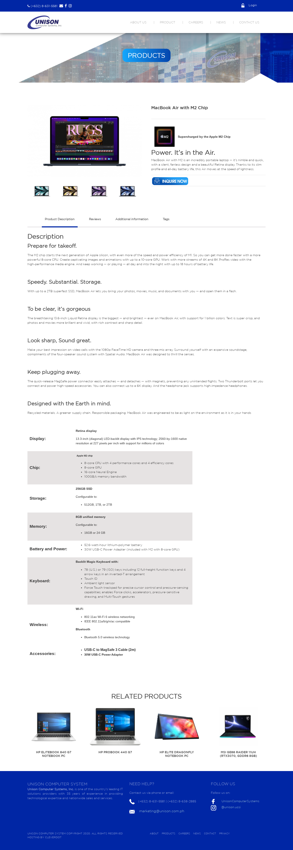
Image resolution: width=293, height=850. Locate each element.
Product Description (60, 219)
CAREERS (196, 22)
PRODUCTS (168, 833)
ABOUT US (138, 22)
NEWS (221, 22)
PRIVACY (224, 833)
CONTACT (210, 833)
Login (252, 5)
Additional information (131, 219)
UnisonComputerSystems (240, 801)
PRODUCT (167, 22)
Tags (166, 219)
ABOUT (154, 833)
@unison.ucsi (231, 807)
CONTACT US (249, 22)
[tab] (60, 221)
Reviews (95, 219)
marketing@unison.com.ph (161, 811)
